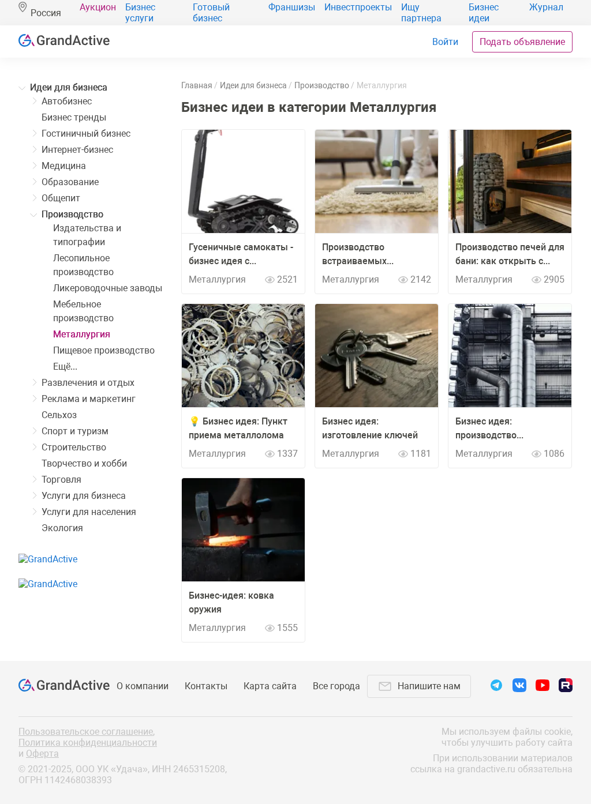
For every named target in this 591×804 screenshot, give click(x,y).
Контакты (206, 686)
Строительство (74, 447)
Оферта (42, 753)
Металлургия (81, 334)
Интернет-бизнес (77, 149)
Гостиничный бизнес (86, 133)
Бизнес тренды (74, 117)
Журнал (546, 7)
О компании (143, 686)
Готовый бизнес (211, 13)
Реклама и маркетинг (89, 398)
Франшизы (291, 7)
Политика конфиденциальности (87, 742)
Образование (70, 181)
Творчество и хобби (84, 463)
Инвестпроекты (358, 7)
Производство (72, 214)
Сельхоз (59, 414)
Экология (62, 528)
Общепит (61, 198)
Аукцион (98, 7)
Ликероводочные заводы (107, 288)
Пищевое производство (104, 350)
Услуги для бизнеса (84, 495)
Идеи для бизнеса (68, 87)
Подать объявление (522, 41)
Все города (336, 686)
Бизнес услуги (140, 13)
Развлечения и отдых (88, 382)
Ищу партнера (421, 13)
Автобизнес (67, 101)
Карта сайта (270, 686)
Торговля (61, 479)
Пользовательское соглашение (85, 731)
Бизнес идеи (484, 13)
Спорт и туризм (75, 431)
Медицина (64, 165)
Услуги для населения (89, 511)
